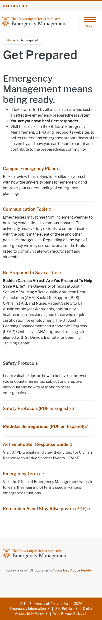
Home (11, 40)
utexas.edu (15, 6)
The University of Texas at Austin (48, 604)
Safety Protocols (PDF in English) (37, 408)
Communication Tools (25, 209)
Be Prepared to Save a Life (30, 272)
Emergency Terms (21, 473)
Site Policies (64, 609)
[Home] (34, 21)
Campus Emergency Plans (29, 168)
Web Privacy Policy (67, 614)
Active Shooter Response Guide (36, 444)
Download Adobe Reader (73, 570)
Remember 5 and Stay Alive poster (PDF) (44, 508)
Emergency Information (28, 609)
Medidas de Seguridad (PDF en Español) (43, 426)
